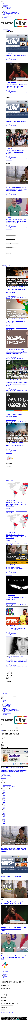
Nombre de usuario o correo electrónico (9, 1003)
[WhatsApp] (16, 259)
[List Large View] (3, 739)
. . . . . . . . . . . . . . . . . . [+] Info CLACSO (9, 463)
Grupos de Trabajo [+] (11, 235)
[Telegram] (16, 261)
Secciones (5, 29)
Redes (9, 185)
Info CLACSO (9, 266)
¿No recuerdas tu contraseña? (7, 1012)
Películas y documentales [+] (12, 243)
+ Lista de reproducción (11, 59)
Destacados (8, 30)
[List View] (3, 741)
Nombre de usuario (5, 988)
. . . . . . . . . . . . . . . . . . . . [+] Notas (10, 678)
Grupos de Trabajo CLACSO (17, 767)
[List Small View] (3, 742)
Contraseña (3, 994)
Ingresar (2, 1009)
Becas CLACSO (6, 767)
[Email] (16, 264)
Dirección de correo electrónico (8, 991)
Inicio (2, 730)
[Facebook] (16, 255)
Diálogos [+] (8, 97)
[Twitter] (16, 257)
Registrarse (3, 997)
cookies (7, 1017)
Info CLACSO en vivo (20, 286)
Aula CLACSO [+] (10, 239)
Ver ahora (8, 58)
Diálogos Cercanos (12, 82)
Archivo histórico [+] (10, 247)
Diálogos (10, 53)
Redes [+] (8, 163)
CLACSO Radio (9, 480)
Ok (18, 1019)
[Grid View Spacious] (3, 738)
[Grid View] (3, 737)
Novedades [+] (9, 31)
